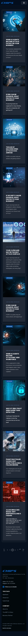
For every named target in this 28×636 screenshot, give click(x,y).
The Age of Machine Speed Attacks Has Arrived (12, 150)
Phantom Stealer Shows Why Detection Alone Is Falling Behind (14, 462)
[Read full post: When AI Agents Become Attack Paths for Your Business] (14, 21)
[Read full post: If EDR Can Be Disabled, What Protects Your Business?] (14, 76)
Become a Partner (8, 615)
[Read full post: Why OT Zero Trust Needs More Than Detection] (14, 390)
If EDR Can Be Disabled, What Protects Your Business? (12, 97)
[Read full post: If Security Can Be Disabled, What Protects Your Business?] (14, 177)
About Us (5, 609)
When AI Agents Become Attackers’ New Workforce (13, 356)
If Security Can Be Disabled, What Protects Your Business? (13, 198)
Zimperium (6, 597)
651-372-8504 (11, 583)
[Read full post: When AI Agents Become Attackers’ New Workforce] (14, 335)
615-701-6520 (9, 581)
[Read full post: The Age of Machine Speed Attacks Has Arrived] (14, 129)
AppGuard (9, 12)
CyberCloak (6, 601)
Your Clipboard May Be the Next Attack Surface (13, 252)
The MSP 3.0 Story (8, 612)
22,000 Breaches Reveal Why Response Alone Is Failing (13, 513)
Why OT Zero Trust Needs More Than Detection (14, 410)
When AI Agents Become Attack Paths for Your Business (12, 42)
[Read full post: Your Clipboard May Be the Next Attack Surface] (14, 232)
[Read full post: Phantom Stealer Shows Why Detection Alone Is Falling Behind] (14, 441)
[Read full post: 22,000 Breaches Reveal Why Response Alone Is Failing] (14, 491)
